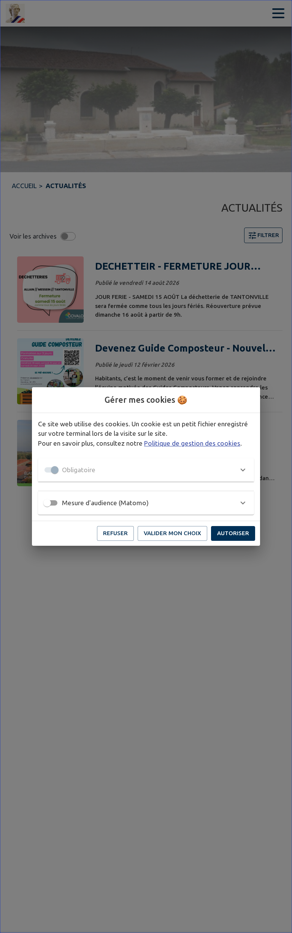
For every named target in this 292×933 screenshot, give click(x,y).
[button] (146, 470)
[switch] (47, 503)
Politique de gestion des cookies (192, 443)
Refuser (115, 533)
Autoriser (233, 533)
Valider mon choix (172, 533)
